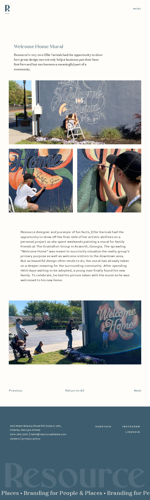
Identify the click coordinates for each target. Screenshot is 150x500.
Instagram (131, 427)
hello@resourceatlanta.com (49, 434)
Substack (103, 427)
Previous (15, 390)
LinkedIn (132, 432)
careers (15, 439)
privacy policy (31, 439)
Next (137, 390)
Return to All (74, 390)
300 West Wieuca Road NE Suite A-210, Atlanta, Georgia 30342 (35, 428)
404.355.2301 (19, 434)
